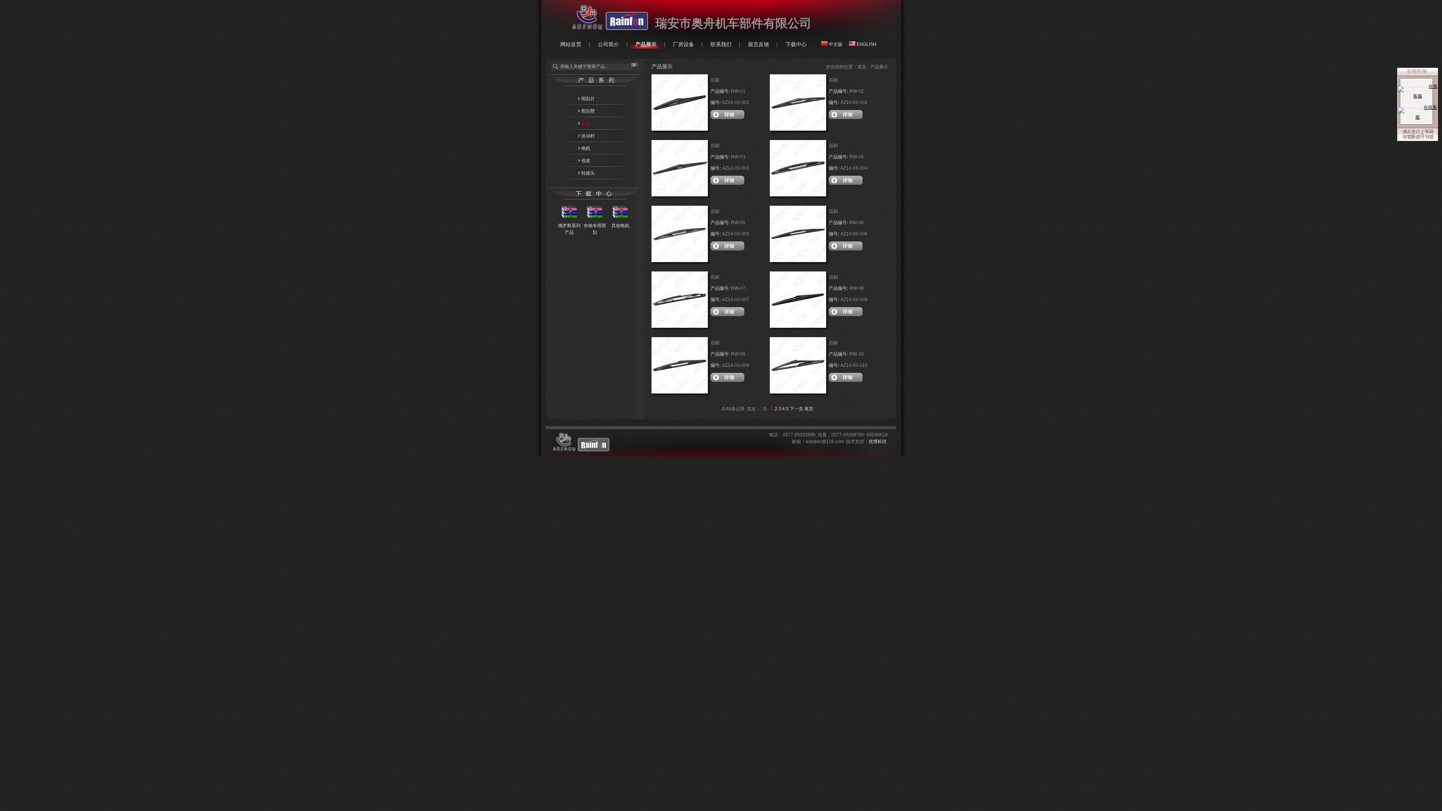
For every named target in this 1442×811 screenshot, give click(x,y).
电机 (585, 148)
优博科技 (878, 441)
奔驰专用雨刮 (595, 229)
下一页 (796, 409)
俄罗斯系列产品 (569, 229)
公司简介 (608, 44)
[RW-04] (798, 194)
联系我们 (721, 44)
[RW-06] (798, 260)
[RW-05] (680, 260)
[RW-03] (680, 194)
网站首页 (570, 44)
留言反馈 (758, 44)
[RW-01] (680, 129)
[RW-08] (798, 326)
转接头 (588, 173)
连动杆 (588, 136)
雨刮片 (588, 98)
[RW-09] (680, 392)
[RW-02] (798, 129)
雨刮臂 (588, 111)
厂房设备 (683, 44)
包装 (585, 160)
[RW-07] (680, 326)
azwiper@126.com (824, 441)
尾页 (808, 409)
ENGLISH (866, 44)
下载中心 (796, 44)
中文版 (835, 44)
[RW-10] (798, 392)
